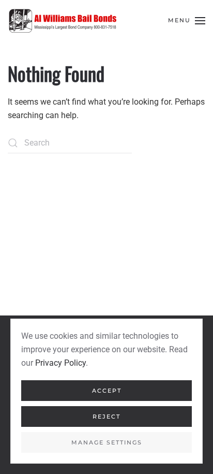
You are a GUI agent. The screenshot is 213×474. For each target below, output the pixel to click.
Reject (106, 416)
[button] (186, 20)
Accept (106, 390)
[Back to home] (62, 20)
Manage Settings (106, 442)
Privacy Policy (60, 363)
